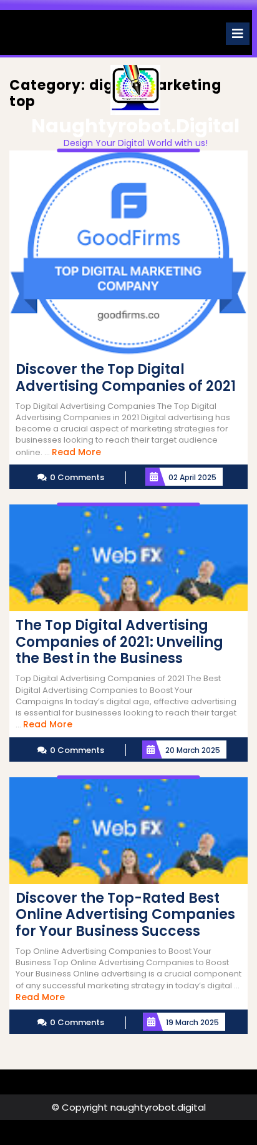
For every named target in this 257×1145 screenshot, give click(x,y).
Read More (76, 452)
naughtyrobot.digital (135, 125)
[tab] (238, 33)
